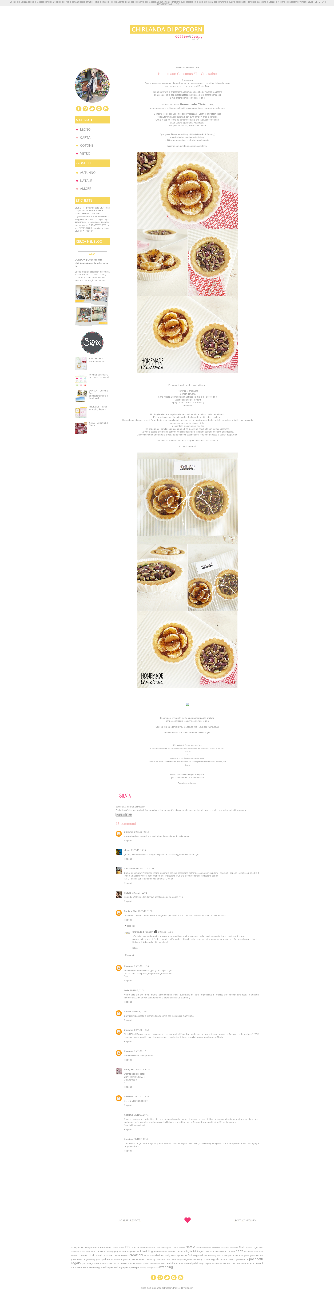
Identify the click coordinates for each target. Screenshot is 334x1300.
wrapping (241, 810)
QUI (208, 733)
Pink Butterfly (208, 134)
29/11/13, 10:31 (147, 868)
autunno (181, 1251)
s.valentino (155, 1263)
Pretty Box (199, 774)
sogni (202, 1263)
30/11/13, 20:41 (141, 1115)
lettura (193, 1259)
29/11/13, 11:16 (141, 966)
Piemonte (216, 1247)
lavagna (180, 1259)
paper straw (107, 1263)
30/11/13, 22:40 (141, 1139)
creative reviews (121, 1255)
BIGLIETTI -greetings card (87, 208)
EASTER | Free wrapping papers (97, 359)
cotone (108, 1255)
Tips (261, 1247)
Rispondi (128, 840)
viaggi (97, 1267)
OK (177, 4)
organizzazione (241, 1259)
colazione (82, 1255)
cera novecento (256, 1251)
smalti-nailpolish (189, 1263)
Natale (185, 810)
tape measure (212, 1263)
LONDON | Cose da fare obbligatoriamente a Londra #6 (91, 263)
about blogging (111, 1251)
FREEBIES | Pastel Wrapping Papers (98, 408)
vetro (92, 1267)
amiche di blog (145, 1251)
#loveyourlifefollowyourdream (85, 1247)
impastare (115, 1259)
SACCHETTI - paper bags (96, 219)
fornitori (140, 810)
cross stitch (149, 1255)
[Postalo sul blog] (120, 815)
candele (231, 1251)
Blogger (188, 1288)
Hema (142, 1247)
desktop (159, 1255)
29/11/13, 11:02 (139, 893)
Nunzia (127, 1011)
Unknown (128, 832)
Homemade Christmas (170, 810)
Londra (175, 1247)
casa (246, 1251)
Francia (135, 1247)
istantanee (137, 1259)
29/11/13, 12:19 (137, 990)
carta (239, 1251)
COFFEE (114, 1247)
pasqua (116, 1263)
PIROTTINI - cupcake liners (87, 222)
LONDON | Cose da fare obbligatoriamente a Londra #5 (98, 394)
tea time (223, 1263)
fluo (205, 1255)
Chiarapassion (131, 868)
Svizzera (249, 1248)
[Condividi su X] (124, 815)
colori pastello (95, 1255)
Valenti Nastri (84, 1252)
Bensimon (105, 1247)
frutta (241, 1255)
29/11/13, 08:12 (141, 832)
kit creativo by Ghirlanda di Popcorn (159, 1259)
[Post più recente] (129, 1228)
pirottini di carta (127, 1263)
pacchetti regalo (196, 810)
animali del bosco (168, 1251)
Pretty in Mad (130, 911)
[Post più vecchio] (245, 1228)
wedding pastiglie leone (149, 1268)
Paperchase (206, 1248)
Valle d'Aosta (97, 1251)
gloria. (127, 850)
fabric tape (175, 1255)
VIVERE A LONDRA (84, 231)
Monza (182, 1248)
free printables (151, 810)
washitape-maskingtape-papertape (120, 1267)
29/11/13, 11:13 (145, 911)
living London (203, 1259)
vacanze (76, 1267)
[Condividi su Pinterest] (130, 815)
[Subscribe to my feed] (106, 111)
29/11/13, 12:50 (139, 1011)
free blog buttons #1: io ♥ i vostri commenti (99, 376)
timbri (243, 1263)
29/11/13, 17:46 (143, 1069)
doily (167, 1255)
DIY (127, 1247)
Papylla (127, 893)
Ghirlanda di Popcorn (142, 932)
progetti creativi (142, 1263)
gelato (246, 1256)
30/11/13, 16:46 (141, 1096)
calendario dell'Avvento (216, 1251)
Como (121, 1247)
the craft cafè (233, 1263)
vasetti (84, 1267)
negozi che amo (219, 1259)
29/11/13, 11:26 (165, 932)
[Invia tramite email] (117, 815)
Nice (198, 1247)
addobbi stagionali (127, 1251)
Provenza (234, 1248)
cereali (74, 1255)
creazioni (136, 1255)
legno (187, 1259)
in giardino (126, 1259)
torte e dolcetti (229, 810)
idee (107, 1259)
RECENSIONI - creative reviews (94, 228)
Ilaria (126, 990)
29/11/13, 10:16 (138, 850)
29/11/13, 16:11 (141, 1051)
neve (231, 1259)
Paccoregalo (211, 397)
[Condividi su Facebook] (127, 815)
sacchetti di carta (170, 1263)
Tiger (255, 1247)
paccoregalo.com (213, 810)
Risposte (131, 926)
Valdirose (75, 1251)
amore (157, 1251)
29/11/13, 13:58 (141, 1030)
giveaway (90, 1259)
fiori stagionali (195, 1255)
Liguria (168, 1248)
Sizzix (241, 1247)
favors (184, 1255)
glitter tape (100, 1259)
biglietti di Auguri (195, 1251)
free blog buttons (215, 1255)
